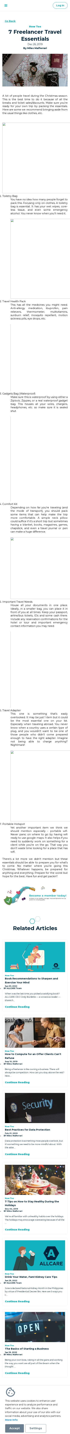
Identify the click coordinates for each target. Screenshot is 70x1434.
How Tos (35, 26)
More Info (11, 1419)
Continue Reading (17, 1006)
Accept (14, 1428)
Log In (60, 5)
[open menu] (5, 5)
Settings (36, 1428)
